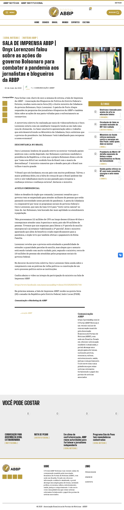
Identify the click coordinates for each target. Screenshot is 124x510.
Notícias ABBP (30, 38)
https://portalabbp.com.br (89, 320)
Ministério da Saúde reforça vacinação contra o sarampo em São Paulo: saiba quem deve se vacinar (110, 139)
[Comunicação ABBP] (28, 87)
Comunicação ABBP (44, 88)
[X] (4, 109)
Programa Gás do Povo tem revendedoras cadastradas (104, 437)
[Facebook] (4, 103)
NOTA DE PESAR (41, 434)
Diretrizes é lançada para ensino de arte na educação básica (110, 112)
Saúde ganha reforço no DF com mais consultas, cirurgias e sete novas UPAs (110, 172)
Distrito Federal (106, 130)
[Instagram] (10, 477)
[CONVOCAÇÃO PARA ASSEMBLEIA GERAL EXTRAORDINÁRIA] (18, 421)
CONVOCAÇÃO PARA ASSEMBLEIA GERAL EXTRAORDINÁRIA (13, 437)
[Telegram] (4, 120)
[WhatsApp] (4, 114)
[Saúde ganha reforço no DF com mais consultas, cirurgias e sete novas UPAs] (93, 172)
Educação (104, 117)
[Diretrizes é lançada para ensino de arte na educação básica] (93, 113)
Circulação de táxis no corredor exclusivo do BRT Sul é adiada (109, 124)
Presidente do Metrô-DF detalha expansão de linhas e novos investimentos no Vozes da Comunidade (110, 156)
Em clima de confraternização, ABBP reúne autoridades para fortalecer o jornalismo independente (75, 440)
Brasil (103, 147)
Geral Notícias (11, 38)
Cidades (103, 164)
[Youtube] (20, 477)
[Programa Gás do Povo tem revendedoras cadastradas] (106, 421)
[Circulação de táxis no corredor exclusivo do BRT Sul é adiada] (93, 125)
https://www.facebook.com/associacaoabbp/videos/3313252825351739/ (48, 284)
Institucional (11, 443)
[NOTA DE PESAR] (47, 421)
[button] (114, 12)
